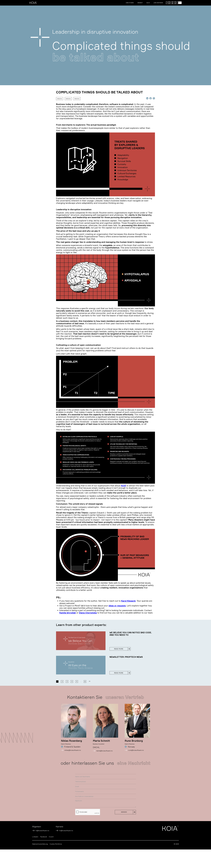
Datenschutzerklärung (40, 844)
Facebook (43, 837)
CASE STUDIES (130, 2)
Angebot (140, 2)
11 (85, 681)
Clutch (51, 837)
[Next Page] (89, 681)
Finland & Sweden (72, 747)
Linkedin (35, 837)
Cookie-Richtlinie (56, 844)
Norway (131, 747)
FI (173, 2)
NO (171, 2)
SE (177, 2)
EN (167, 2)
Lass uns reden (158, 2)
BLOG (148, 2)
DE (180, 2)
